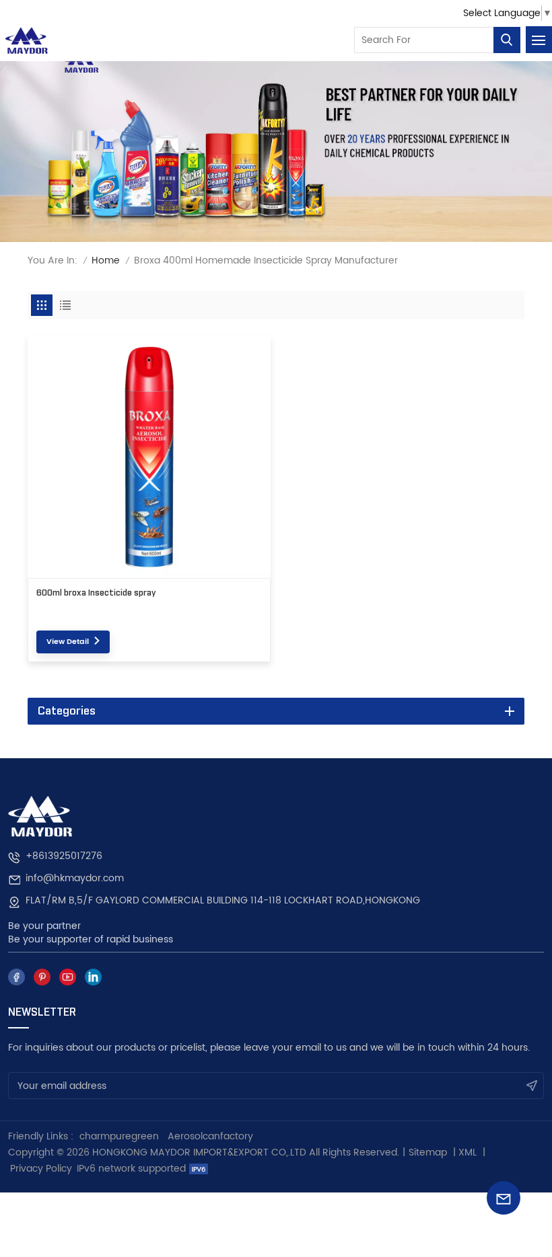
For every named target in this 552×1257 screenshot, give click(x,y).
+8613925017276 (64, 856)
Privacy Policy (41, 1168)
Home (106, 260)
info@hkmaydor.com (75, 878)
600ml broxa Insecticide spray (96, 592)
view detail (67, 642)
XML (467, 1152)
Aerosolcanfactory (210, 1136)
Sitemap (428, 1152)
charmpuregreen (119, 1136)
